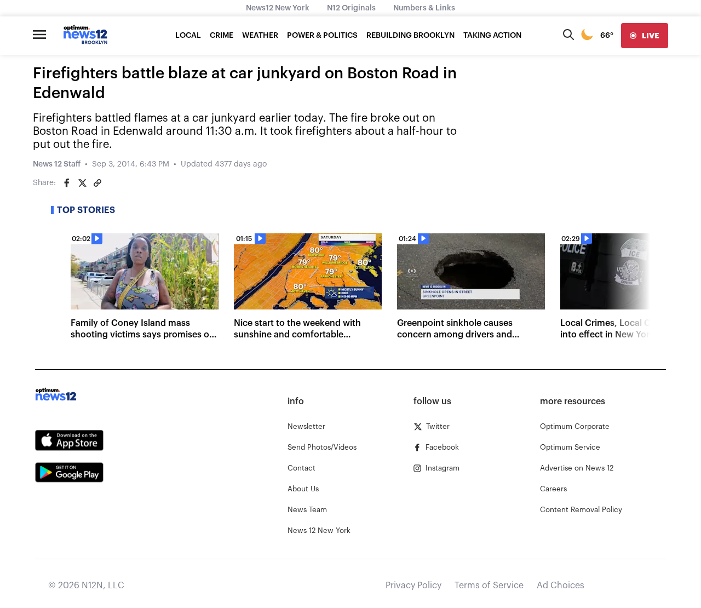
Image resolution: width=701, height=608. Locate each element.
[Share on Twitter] (82, 183)
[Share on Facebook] (66, 183)
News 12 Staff (57, 164)
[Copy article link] (97, 183)
